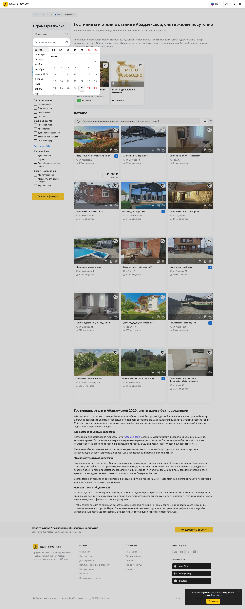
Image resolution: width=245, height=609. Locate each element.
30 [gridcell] (95, 88)
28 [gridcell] (82, 88)
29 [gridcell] (88, 88)
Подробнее (216, 595)
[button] (226, 4)
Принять (213, 601)
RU (216, 4)
